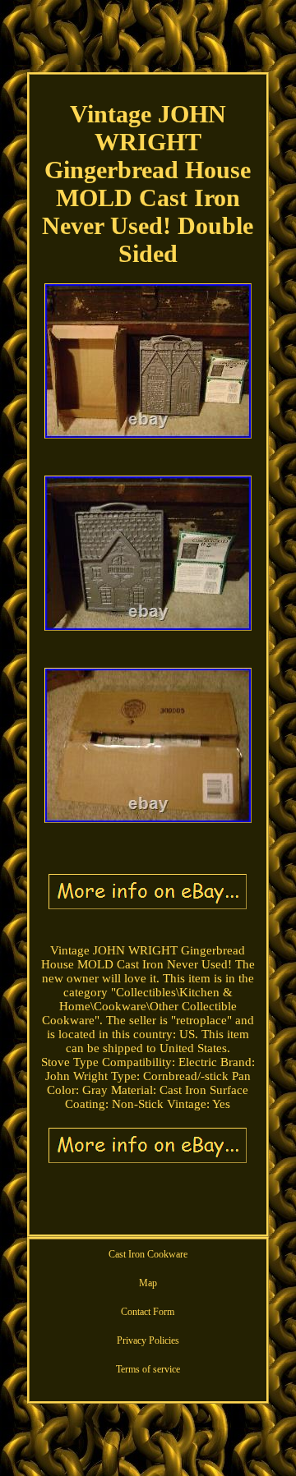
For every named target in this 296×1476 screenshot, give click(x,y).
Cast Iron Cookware (148, 1254)
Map (148, 1283)
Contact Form (147, 1311)
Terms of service (148, 1369)
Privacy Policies (148, 1340)
